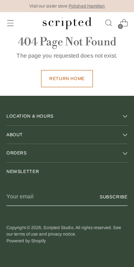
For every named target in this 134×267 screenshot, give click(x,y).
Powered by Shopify (26, 240)
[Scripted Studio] (67, 23)
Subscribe (114, 196)
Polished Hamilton (87, 6)
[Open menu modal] (10, 23)
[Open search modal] (108, 23)
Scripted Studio (58, 227)
